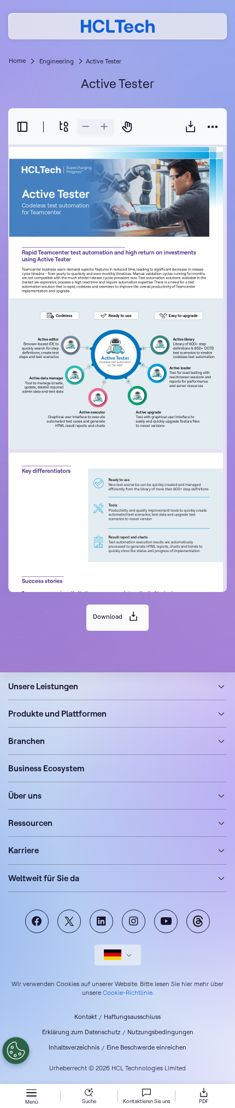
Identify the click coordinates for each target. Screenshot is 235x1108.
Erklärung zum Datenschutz (81, 1032)
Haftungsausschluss (132, 1017)
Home (17, 61)
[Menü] (31, 1094)
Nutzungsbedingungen (160, 1032)
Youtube (166, 921)
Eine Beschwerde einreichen (146, 1047)
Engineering (56, 61)
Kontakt (85, 1017)
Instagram (133, 921)
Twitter (69, 921)
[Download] (191, 126)
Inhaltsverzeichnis (74, 1047)
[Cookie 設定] (16, 1050)
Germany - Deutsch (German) (117, 955)
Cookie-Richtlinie (127, 992)
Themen (198, 921)
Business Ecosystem (46, 768)
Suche (89, 1101)
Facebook (37, 921)
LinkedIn (101, 921)
